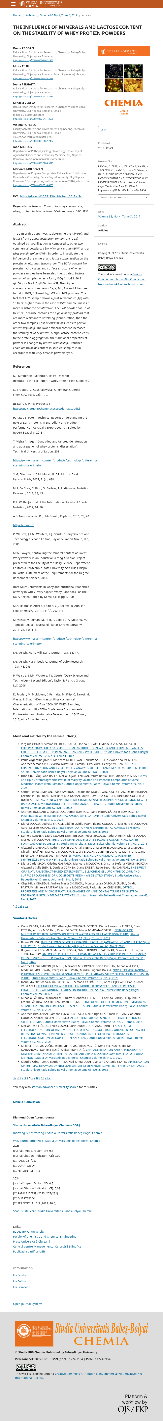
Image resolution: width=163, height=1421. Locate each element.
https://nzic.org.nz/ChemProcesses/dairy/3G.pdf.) (46, 408)
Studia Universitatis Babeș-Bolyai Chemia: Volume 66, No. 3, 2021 (81, 946)
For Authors (20, 1281)
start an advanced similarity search (54, 1087)
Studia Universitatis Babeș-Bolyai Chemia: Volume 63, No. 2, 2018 (64, 831)
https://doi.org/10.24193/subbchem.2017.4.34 (51, 196)
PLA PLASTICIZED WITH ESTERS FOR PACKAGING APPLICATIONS (80, 814)
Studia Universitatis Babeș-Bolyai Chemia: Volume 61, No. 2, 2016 (104, 843)
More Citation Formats (114, 197)
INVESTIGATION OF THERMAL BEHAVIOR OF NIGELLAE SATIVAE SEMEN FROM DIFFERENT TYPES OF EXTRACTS (85, 1063)
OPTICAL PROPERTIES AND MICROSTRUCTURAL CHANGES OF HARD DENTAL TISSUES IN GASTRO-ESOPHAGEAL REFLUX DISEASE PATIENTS (79, 891)
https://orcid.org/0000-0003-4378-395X (33, 96)
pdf (106, 129)
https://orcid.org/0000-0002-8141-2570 (33, 119)
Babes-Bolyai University (28, 1231)
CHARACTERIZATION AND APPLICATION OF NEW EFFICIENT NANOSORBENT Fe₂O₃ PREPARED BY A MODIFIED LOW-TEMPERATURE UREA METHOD (82, 1054)
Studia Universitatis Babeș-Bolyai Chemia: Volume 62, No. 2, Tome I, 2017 (93, 1022)
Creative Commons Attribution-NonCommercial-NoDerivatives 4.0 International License (121, 279)
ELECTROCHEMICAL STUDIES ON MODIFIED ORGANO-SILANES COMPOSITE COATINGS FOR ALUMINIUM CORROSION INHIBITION (78, 988)
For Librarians (21, 1287)
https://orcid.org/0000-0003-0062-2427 (33, 141)
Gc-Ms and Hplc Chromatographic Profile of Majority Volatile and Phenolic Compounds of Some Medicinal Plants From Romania (84, 780)
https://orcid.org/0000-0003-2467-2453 (33, 60)
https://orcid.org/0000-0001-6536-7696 (33, 78)
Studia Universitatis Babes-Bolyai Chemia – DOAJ (46, 1125)
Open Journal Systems (28, 1304)
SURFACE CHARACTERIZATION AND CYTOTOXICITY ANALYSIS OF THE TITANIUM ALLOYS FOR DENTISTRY (84, 766)
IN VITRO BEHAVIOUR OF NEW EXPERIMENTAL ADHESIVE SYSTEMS (96, 827)
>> (26, 906)
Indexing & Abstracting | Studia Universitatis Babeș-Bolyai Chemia (57, 1133)
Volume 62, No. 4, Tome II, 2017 (58, 15)
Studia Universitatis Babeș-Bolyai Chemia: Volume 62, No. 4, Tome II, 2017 (80, 936)
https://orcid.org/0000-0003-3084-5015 (33, 163)
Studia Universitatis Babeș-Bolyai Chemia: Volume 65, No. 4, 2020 (75, 978)
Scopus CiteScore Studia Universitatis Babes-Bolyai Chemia (52, 1211)
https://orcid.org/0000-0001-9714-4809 (33, 185)
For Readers (20, 1275)
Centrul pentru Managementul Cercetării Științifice (47, 1246)
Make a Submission (26, 1102)
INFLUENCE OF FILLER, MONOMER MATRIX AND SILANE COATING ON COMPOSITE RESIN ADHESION (84, 1004)
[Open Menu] (13, 4)
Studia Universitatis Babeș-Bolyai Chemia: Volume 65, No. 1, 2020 (64, 772)
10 (42, 1078)
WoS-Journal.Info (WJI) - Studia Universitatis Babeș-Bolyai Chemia (56, 1141)
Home (16, 15)
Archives (30, 15)
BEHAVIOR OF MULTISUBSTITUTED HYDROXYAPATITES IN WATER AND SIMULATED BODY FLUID (77, 932)
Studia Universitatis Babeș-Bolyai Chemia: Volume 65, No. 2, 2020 (78, 1058)
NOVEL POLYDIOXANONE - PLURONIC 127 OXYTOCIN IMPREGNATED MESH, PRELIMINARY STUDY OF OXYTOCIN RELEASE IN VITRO (85, 974)
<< (14, 1078)
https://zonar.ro (23, 525)
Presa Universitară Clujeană (31, 1241)
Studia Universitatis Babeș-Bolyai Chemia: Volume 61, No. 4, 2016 (81, 877)
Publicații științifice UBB (29, 1251)
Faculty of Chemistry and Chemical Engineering (45, 1236)
